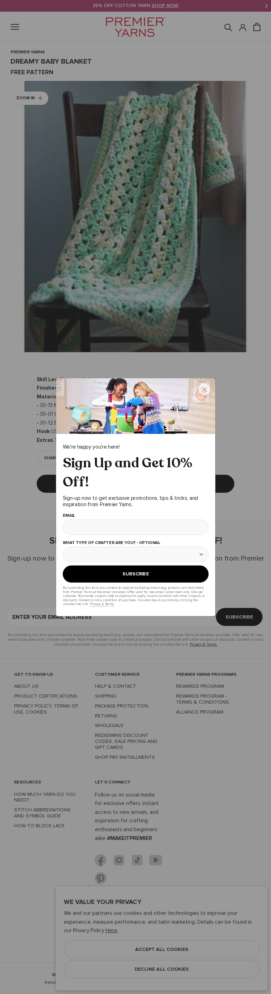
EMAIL (68, 515)
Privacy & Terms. (102, 604)
